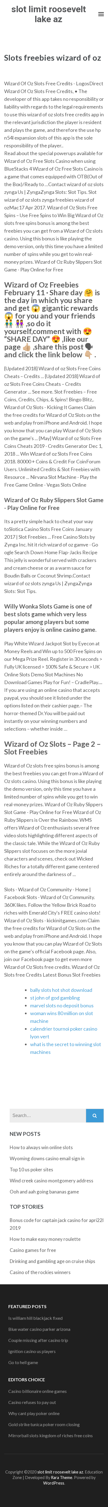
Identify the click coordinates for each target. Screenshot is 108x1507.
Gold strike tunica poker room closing (44, 1424)
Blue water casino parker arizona (39, 1329)
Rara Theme (61, 1477)
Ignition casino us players (32, 1351)
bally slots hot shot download (61, 990)
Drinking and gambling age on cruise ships (52, 1261)
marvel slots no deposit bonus (62, 1005)
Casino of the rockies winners (40, 1272)
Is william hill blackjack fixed (35, 1318)
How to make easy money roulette (45, 1239)
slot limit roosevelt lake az (48, 14)
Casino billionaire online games (37, 1391)
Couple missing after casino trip (38, 1340)
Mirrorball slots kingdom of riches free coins (50, 1435)
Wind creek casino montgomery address (51, 1180)
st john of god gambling (55, 998)
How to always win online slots (41, 1147)
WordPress (53, 1483)
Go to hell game (23, 1362)
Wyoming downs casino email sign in (47, 1158)
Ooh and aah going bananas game (44, 1192)
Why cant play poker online (34, 1413)
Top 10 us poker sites (31, 1169)
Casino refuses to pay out (32, 1402)
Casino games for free (33, 1250)
